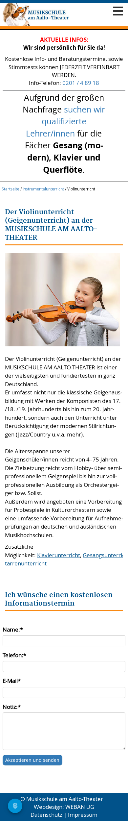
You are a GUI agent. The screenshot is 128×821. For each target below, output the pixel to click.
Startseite (10, 188)
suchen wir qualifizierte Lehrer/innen (65, 121)
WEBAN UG (79, 806)
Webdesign (48, 806)
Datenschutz (46, 814)
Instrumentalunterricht (43, 188)
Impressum (82, 814)
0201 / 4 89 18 (80, 83)
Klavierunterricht (58, 555)
